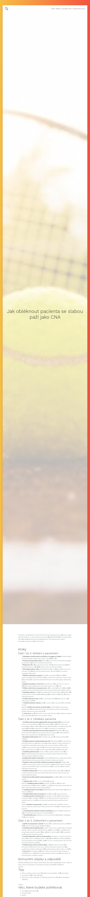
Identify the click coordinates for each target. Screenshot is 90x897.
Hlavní (53, 8)
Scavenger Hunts (66, 8)
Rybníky (58, 8)
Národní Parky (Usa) (79, 8)
